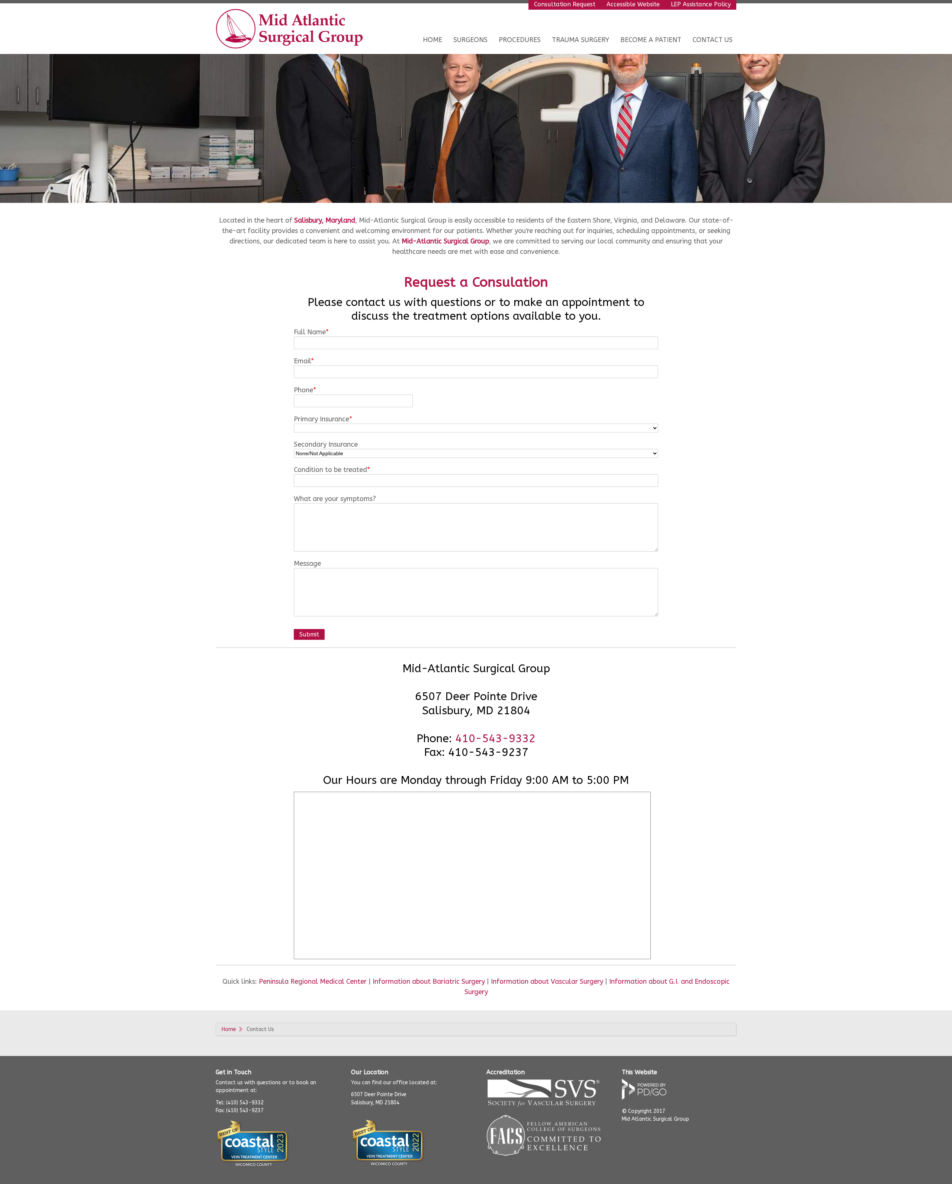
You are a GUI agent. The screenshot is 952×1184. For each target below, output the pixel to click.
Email (302, 361)
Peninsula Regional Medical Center (313, 981)
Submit (309, 634)
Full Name (310, 332)
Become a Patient (650, 40)
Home (432, 40)
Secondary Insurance (326, 444)
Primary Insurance (321, 419)
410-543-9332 (495, 738)
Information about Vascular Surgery (547, 981)
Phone (303, 390)
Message (307, 563)
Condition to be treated (330, 470)
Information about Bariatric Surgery (429, 981)
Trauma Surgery (580, 40)
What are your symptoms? (335, 499)
